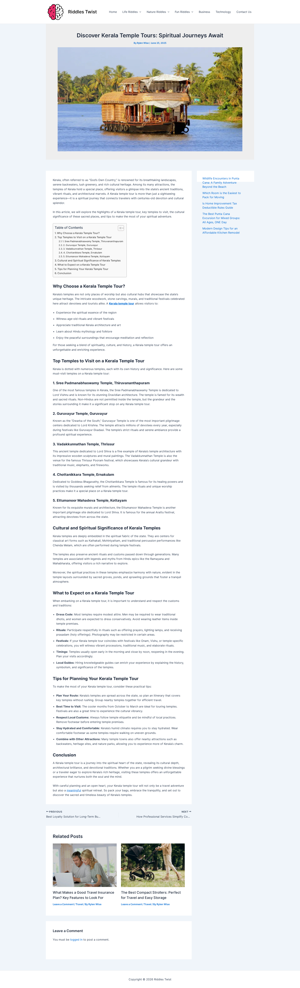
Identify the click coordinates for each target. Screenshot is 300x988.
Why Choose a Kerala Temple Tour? (78, 233)
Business (204, 12)
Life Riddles (130, 12)
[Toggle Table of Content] (119, 228)
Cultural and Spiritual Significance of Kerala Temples (89, 260)
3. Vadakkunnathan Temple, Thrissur (82, 248)
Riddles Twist (82, 11)
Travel (79, 904)
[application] (139, 12)
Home (113, 12)
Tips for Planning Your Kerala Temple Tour (82, 268)
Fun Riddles (182, 12)
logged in (76, 939)
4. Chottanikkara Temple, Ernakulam (82, 252)
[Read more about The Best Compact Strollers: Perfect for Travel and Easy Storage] (153, 865)
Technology (223, 12)
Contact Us (243, 12)
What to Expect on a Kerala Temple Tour (81, 264)
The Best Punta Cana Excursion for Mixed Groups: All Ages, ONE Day (221, 218)
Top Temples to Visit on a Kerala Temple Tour (84, 237)
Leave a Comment (63, 904)
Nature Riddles (156, 12)
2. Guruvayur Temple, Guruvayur (80, 245)
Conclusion (64, 273)
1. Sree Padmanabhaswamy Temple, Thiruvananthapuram (92, 241)
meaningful (74, 790)
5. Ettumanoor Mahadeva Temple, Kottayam (86, 256)
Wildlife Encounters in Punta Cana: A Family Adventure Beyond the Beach (220, 182)
